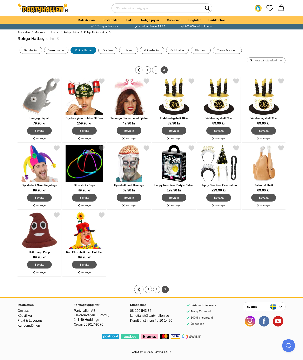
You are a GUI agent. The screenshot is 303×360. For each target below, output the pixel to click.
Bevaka (39, 130)
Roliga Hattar (71, 32)
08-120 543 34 (140, 310)
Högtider (194, 20)
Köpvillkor (25, 315)
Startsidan (24, 32)
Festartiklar (111, 20)
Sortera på (263, 60)
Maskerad (174, 20)
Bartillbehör (216, 20)
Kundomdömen (29, 325)
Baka (129, 20)
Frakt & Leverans (30, 320)
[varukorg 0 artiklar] (281, 8)
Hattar (55, 32)
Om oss (23, 310)
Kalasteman (86, 20)
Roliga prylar (150, 20)
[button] (258, 8)
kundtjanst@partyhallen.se (149, 315)
